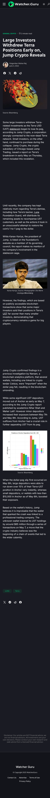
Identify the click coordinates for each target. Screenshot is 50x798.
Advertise (23, 778)
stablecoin (15, 129)
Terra (17, 591)
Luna (36, 212)
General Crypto (9, 33)
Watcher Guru (25, 767)
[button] (4, 4)
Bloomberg (29, 293)
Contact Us (12, 778)
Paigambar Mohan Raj (18, 63)
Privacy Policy (25, 781)
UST (5, 313)
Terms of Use (34, 778)
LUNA (7, 591)
